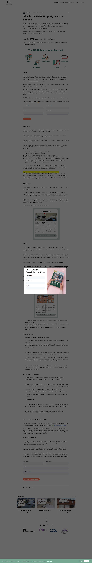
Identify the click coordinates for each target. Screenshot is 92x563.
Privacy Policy (49, 561)
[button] (62, 270)
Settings (80, 561)
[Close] (90, 561)
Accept (86, 561)
